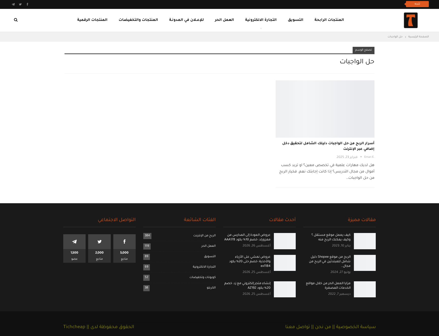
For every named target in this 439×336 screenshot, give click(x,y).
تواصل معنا (297, 327)
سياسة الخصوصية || (353, 327)
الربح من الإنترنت (204, 236)
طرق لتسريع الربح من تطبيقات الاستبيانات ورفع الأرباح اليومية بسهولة (344, 4)
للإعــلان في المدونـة (186, 20)
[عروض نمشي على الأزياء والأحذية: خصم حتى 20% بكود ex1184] (285, 263)
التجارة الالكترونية (261, 20)
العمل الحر (224, 20)
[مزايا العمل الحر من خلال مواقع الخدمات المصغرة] (365, 289)
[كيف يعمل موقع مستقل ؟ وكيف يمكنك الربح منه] (365, 241)
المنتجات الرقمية (92, 20)
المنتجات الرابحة (329, 20)
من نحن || (320, 327)
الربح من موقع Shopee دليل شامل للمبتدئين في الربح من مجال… (330, 261)
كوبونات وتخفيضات (203, 277)
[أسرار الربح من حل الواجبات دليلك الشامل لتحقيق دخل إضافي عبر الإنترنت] (325, 109)
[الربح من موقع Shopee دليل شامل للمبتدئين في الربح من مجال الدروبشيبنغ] (365, 263)
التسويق (295, 20)
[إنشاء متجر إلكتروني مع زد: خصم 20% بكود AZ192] (285, 289)
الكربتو (211, 288)
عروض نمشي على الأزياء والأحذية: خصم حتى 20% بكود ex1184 (250, 261)
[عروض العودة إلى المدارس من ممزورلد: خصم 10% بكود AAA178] (285, 241)
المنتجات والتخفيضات (138, 20)
